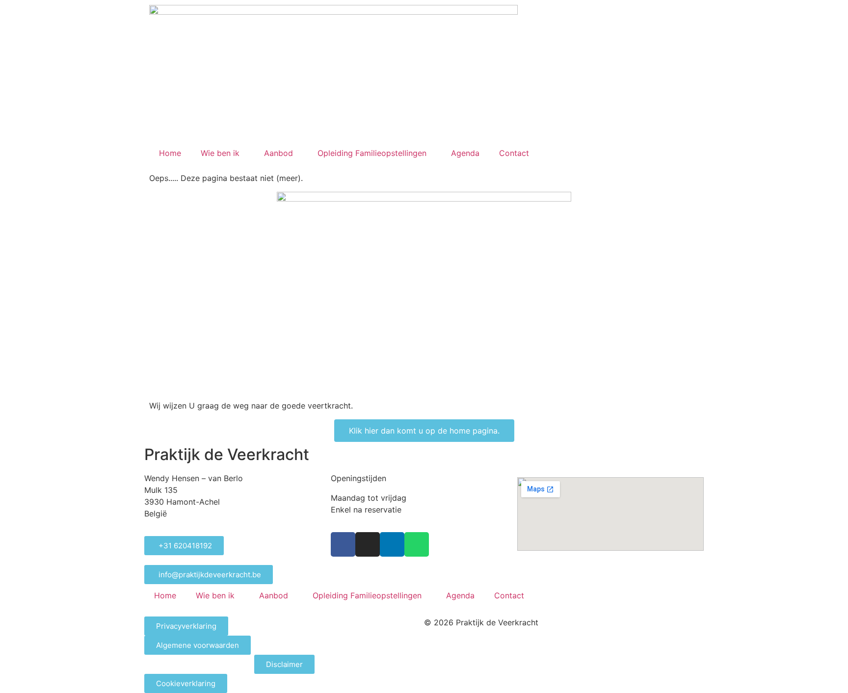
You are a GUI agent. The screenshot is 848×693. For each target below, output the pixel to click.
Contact (514, 153)
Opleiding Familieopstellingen (372, 153)
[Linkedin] (392, 544)
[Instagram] (367, 544)
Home (170, 153)
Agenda (465, 153)
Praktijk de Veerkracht (226, 454)
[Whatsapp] (416, 544)
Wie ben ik (220, 153)
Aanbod (278, 153)
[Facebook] (343, 544)
